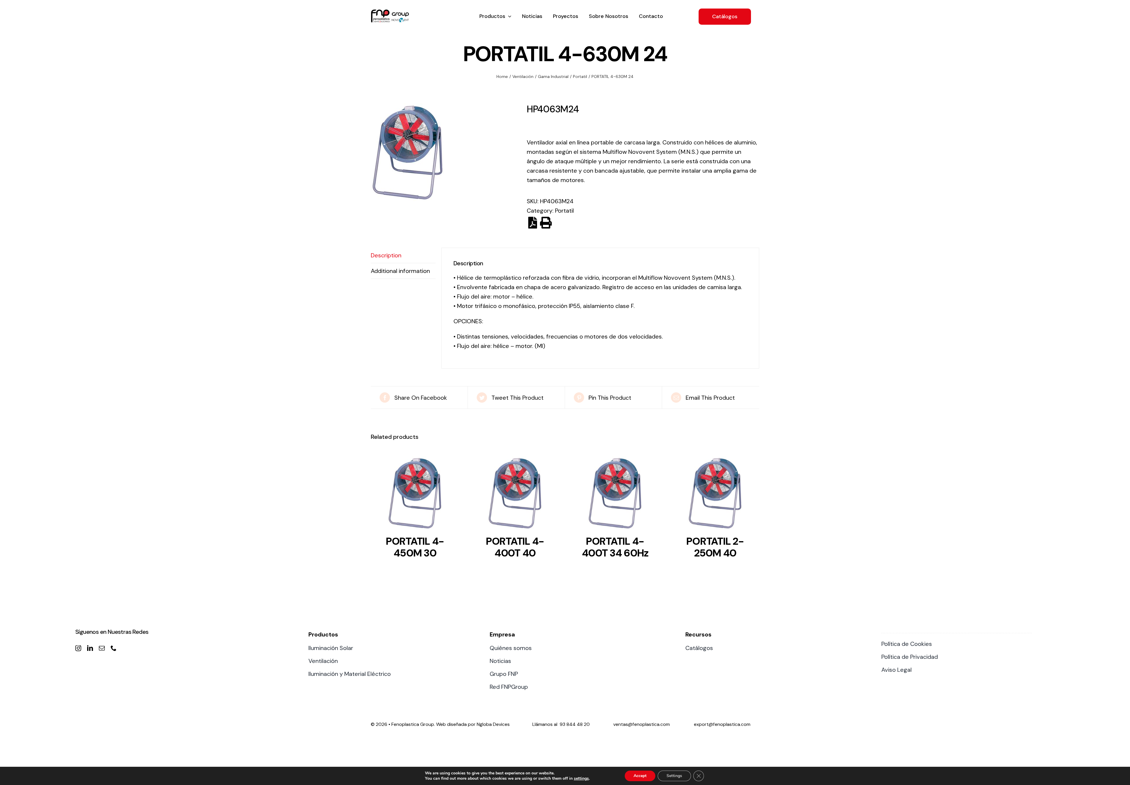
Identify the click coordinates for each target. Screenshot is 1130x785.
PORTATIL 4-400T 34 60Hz (615, 547)
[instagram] (78, 648)
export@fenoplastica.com (722, 724)
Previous (375, 152)
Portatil (564, 210)
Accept (640, 776)
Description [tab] (386, 255)
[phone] (114, 648)
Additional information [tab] (400, 271)
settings (581, 778)
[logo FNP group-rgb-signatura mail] (390, 12)
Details (415, 494)
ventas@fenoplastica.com (641, 724)
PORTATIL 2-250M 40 (715, 547)
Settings (674, 776)
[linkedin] (90, 648)
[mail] (102, 648)
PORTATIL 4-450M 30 (415, 547)
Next (514, 152)
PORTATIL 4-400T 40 (515, 547)
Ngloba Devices (493, 724)
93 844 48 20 (575, 724)
